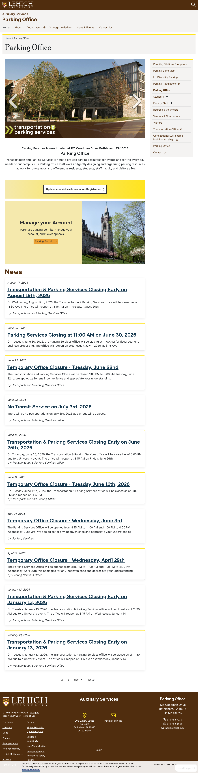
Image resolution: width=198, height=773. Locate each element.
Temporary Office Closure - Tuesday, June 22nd (62, 367)
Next (136, 101)
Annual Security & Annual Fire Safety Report (36, 755)
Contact (6, 738)
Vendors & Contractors (171, 116)
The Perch (7, 721)
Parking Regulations (170, 83)
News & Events (86, 27)
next (77, 679)
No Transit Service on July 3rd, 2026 (49, 407)
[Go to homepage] (25, 702)
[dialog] (99, 767)
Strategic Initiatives (61, 27)
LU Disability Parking (170, 77)
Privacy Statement (31, 769)
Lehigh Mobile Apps (12, 754)
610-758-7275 (174, 719)
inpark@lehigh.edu (174, 727)
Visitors (162, 122)
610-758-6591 (174, 723)
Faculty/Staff (161, 103)
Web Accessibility (11, 748)
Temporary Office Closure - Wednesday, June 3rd (64, 521)
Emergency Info (10, 743)
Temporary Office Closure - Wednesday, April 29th (66, 560)
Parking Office (19, 19)
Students (159, 96)
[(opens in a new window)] (17, 5)
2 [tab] (127, 134)
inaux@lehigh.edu (113, 717)
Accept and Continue (164, 765)
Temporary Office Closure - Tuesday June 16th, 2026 (68, 484)
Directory (7, 727)
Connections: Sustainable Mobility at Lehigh (169, 137)
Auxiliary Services (15, 14)
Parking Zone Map (169, 70)
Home (6, 27)
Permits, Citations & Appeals (172, 64)
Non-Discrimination (36, 746)
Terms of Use (28, 715)
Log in (99, 749)
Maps (5, 732)
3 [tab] (133, 134)
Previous (13, 101)
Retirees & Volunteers (170, 109)
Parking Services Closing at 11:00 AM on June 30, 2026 (71, 335)
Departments (34, 27)
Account (6, 759)
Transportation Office (171, 129)
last (89, 679)
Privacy (17, 715)
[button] (193, 4)
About (18, 27)
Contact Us (106, 27)
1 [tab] (121, 134)
